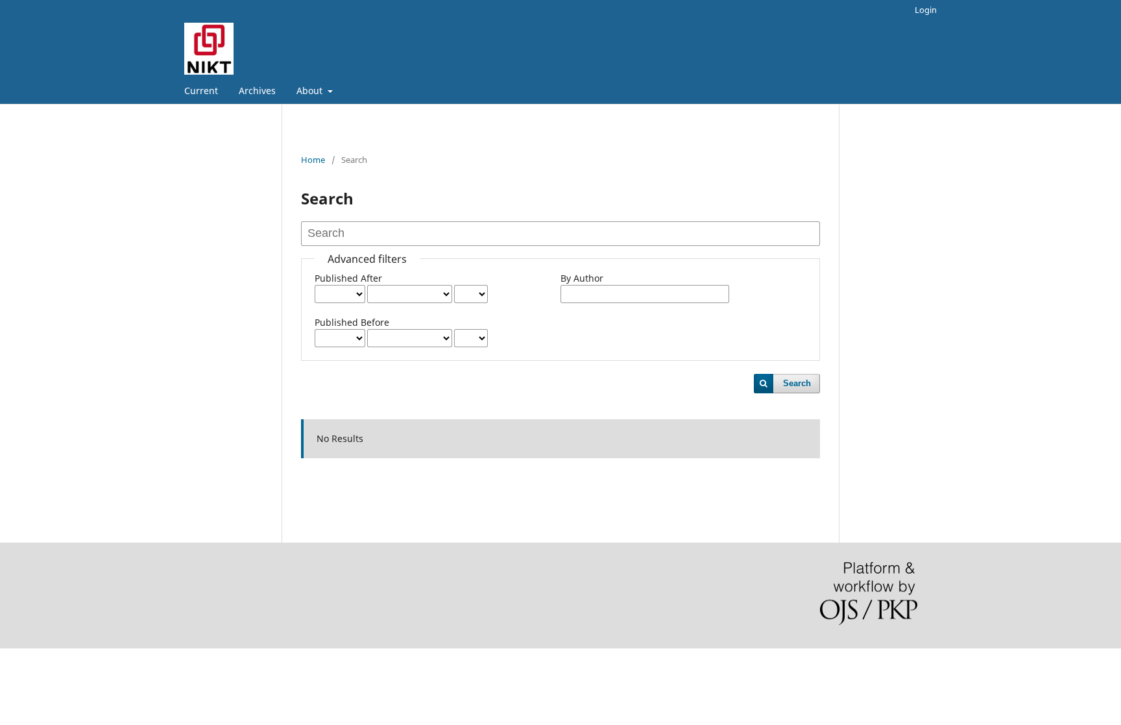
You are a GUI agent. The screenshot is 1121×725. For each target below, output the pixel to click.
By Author (581, 278)
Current (201, 90)
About (310, 90)
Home (313, 160)
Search (797, 383)
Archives (257, 90)
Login (926, 10)
